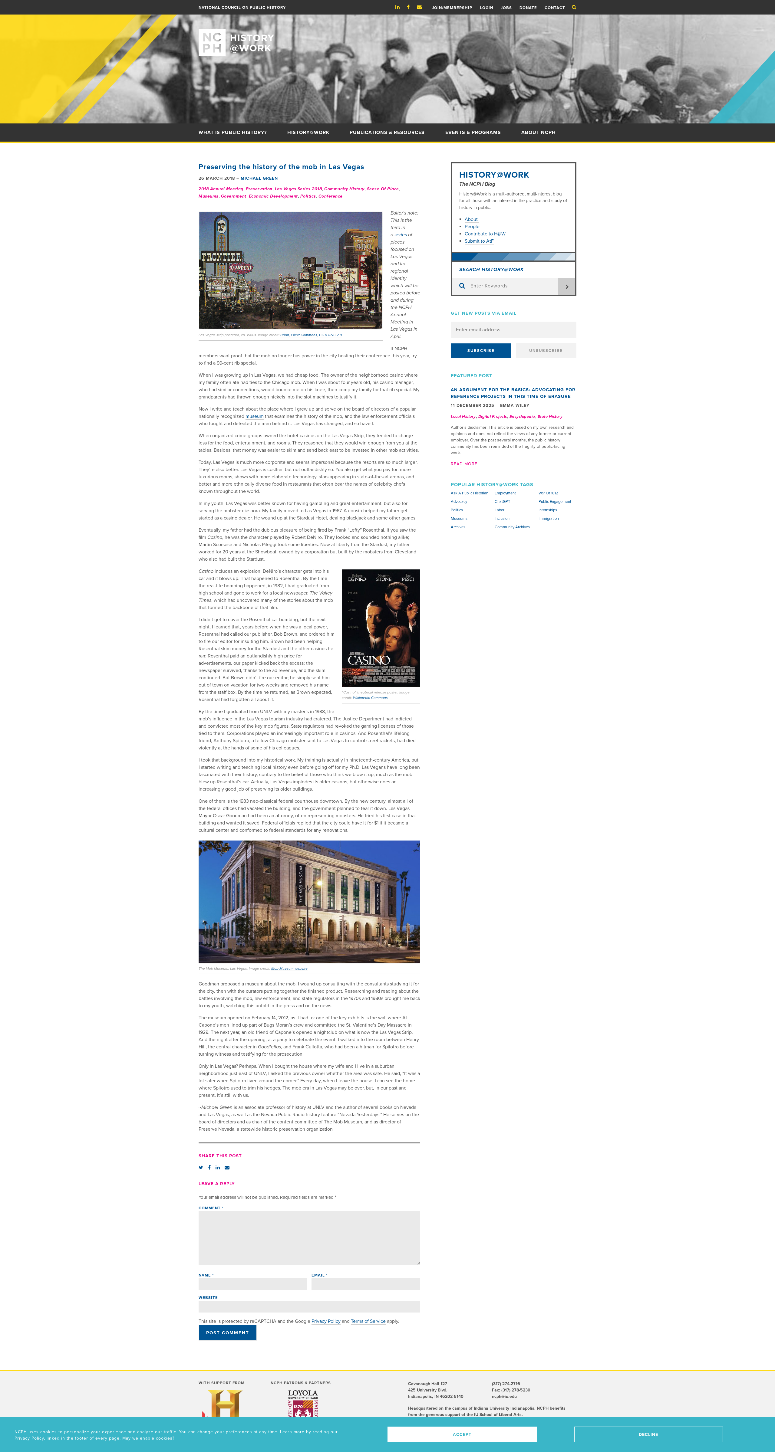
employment (505, 493)
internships (548, 510)
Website (208, 1297)
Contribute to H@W (485, 234)
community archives (512, 527)
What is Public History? (233, 132)
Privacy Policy (326, 1321)
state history (550, 416)
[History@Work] (387, 35)
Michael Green (259, 178)
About (472, 219)
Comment (211, 1208)
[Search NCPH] (574, 7)
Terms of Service (368, 1321)
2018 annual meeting (221, 189)
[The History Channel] (225, 1414)
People (472, 227)
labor (499, 510)
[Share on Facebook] (209, 1167)
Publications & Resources (387, 132)
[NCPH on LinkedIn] (400, 7)
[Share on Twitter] (201, 1167)
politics (308, 196)
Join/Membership (452, 7)
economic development (273, 196)
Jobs (506, 7)
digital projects (492, 416)
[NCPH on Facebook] (411, 7)
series (400, 235)
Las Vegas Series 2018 (298, 189)
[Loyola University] (303, 1414)
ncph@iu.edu (504, 1396)
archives (458, 527)
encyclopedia (522, 416)
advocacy (459, 501)
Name (206, 1275)
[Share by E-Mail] (227, 1167)
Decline (648, 1434)
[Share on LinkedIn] (218, 1167)
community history (344, 189)
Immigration (549, 518)
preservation (259, 189)
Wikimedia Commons (370, 698)
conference (330, 196)
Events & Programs (473, 132)
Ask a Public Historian (469, 493)
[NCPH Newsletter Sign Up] (422, 7)
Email (320, 1275)
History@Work (308, 132)
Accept (462, 1434)
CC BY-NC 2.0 (330, 335)
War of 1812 (548, 493)
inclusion (502, 518)
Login (486, 7)
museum (255, 416)
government (233, 196)
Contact (555, 7)
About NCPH (538, 132)
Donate (528, 7)
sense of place (383, 189)
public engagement (555, 501)
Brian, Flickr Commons (298, 335)
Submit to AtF (479, 241)
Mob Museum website (289, 968)
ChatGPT (502, 501)
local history (463, 416)
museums (209, 196)
